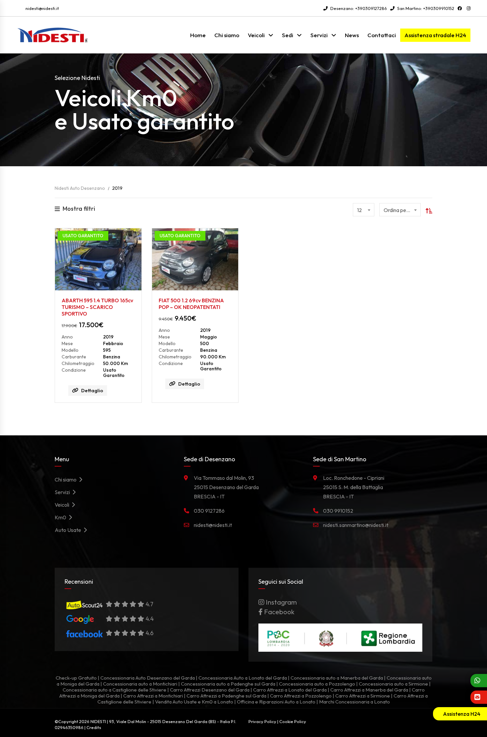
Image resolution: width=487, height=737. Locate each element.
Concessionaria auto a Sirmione (393, 684)
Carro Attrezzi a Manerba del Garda (369, 690)
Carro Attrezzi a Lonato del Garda (290, 690)
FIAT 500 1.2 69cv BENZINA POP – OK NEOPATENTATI (191, 303)
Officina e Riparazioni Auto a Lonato (276, 702)
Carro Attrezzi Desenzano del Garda (209, 690)
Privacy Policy (262, 721)
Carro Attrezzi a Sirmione (362, 696)
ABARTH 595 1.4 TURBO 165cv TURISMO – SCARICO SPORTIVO (97, 307)
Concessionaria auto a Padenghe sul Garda (228, 684)
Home (198, 35)
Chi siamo (226, 35)
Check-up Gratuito (76, 678)
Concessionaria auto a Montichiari (140, 684)
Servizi (319, 35)
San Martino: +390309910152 (425, 8)
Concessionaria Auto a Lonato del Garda (242, 678)
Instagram (280, 602)
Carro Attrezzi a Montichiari (153, 696)
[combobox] (363, 209)
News (352, 35)
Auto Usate (69, 530)
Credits (93, 727)
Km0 (61, 517)
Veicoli (256, 35)
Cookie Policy (292, 721)
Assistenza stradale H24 (435, 35)
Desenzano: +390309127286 (358, 8)
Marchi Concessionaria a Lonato (354, 702)
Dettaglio (92, 390)
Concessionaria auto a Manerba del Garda (337, 678)
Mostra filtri (79, 208)
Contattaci (381, 35)
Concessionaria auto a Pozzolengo (317, 684)
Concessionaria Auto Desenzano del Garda (147, 678)
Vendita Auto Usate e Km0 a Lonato (194, 702)
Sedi (287, 35)
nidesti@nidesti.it (42, 8)
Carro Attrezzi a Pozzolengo (301, 696)
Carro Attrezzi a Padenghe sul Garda (226, 696)
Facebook (279, 612)
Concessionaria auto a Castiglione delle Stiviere (114, 690)
